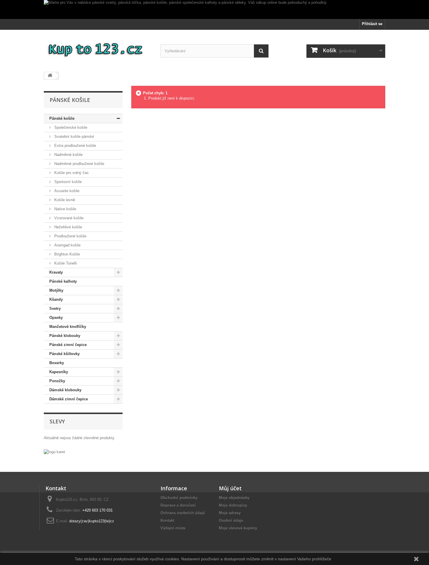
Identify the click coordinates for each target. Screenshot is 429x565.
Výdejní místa (173, 528)
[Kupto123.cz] (98, 48)
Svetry (55, 308)
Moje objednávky (234, 498)
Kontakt (167, 520)
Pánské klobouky (64, 335)
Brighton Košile (66, 254)
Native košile (64, 209)
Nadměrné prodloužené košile (78, 163)
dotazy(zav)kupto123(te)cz (91, 521)
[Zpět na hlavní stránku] (49, 75)
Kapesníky (58, 372)
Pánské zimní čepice (68, 345)
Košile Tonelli (65, 263)
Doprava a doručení (178, 505)
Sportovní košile (67, 182)
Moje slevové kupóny (238, 528)
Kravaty (56, 272)
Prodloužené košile (69, 236)
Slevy (57, 421)
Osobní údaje (231, 520)
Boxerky (56, 363)
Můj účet (230, 488)
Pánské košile (61, 118)
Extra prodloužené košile (74, 145)
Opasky (56, 317)
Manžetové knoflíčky (67, 326)
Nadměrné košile (68, 154)
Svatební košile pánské (73, 136)
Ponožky (57, 381)
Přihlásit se (372, 24)
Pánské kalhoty (63, 281)
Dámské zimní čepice (68, 399)
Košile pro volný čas (71, 173)
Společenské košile (70, 127)
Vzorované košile (68, 218)
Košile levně (64, 200)
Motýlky (56, 290)
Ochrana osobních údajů (183, 513)
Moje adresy (230, 513)
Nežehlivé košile (67, 227)
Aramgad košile (67, 245)
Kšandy (56, 299)
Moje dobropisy (233, 505)
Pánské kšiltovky (64, 354)
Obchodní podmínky (179, 498)
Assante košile (66, 191)
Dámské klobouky (65, 390)
